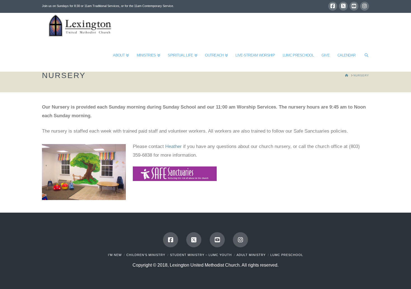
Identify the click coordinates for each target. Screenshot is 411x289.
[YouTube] (353, 6)
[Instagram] (364, 6)
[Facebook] (332, 6)
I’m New (115, 255)
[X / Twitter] (343, 6)
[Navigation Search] (364, 55)
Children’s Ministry (145, 255)
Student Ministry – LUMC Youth (201, 255)
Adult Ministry (251, 255)
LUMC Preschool (286, 255)
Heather (173, 146)
